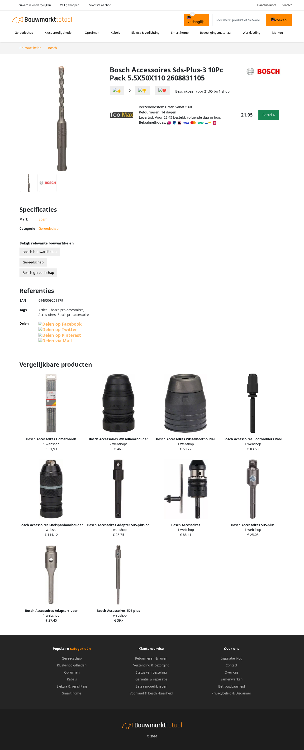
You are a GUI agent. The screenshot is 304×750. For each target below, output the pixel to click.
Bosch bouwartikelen (40, 251)
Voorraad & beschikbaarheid (151, 693)
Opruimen (92, 32)
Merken (277, 32)
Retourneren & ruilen (151, 658)
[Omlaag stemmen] (142, 90)
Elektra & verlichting (145, 32)
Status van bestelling (151, 672)
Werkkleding (252, 32)
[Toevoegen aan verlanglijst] (162, 90)
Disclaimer (243, 693)
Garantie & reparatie (151, 679)
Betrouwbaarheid (231, 686)
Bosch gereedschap (38, 272)
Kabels (115, 32)
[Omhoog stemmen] (117, 90)
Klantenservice (266, 5)
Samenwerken (231, 679)
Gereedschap (24, 32)
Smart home (180, 32)
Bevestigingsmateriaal (215, 32)
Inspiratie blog (231, 658)
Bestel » (268, 114)
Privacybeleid (221, 693)
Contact (287, 5)
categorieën (80, 648)
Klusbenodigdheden (59, 32)
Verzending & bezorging (151, 665)
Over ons (231, 672)
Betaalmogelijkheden (151, 686)
